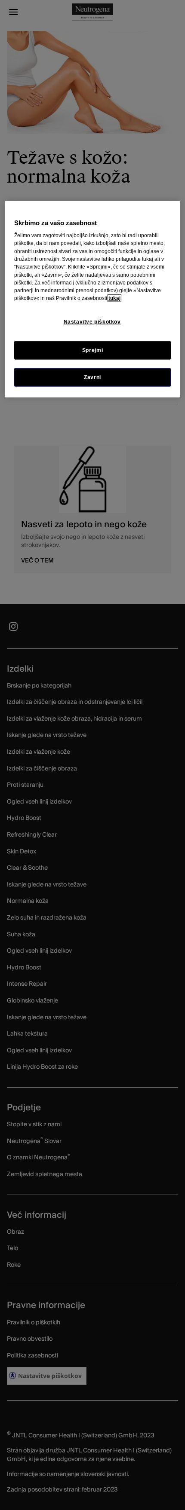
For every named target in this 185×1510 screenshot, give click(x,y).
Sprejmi (92, 350)
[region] (93, 299)
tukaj (114, 298)
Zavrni (92, 377)
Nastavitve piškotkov (92, 321)
